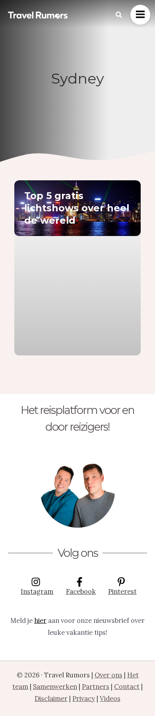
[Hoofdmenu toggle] (140, 15)
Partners (95, 686)
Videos (110, 698)
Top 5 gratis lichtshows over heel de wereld (76, 208)
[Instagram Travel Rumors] (77, 490)
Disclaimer (51, 698)
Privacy (83, 698)
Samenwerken (55, 686)
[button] (119, 15)
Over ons (108, 675)
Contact (127, 686)
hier (40, 620)
